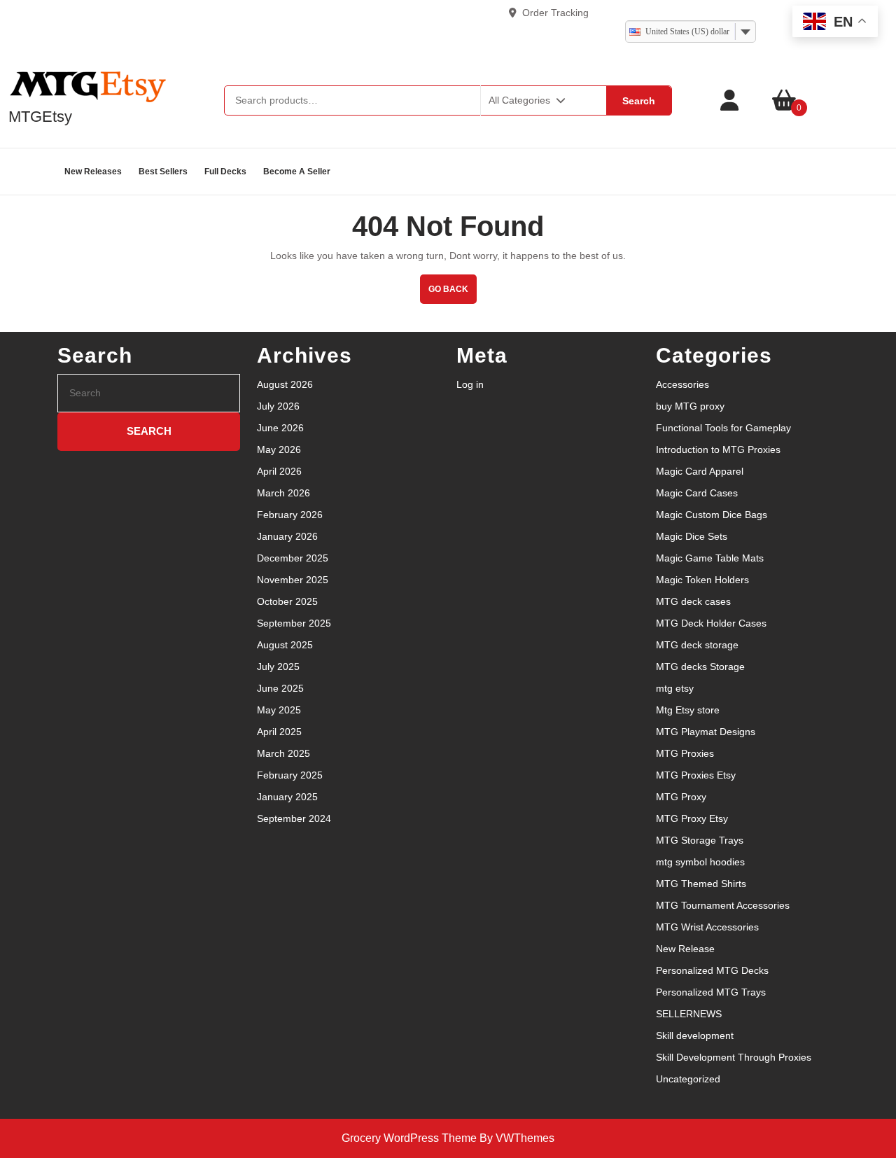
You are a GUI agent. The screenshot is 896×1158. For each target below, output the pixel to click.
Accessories (682, 384)
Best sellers (163, 171)
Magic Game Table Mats (710, 558)
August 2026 (285, 384)
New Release (685, 948)
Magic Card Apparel (699, 471)
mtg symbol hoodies (700, 861)
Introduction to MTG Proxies (718, 449)
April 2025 (279, 731)
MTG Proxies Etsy (696, 775)
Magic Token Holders (702, 579)
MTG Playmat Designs (705, 731)
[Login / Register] (729, 100)
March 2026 (283, 492)
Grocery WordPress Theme (409, 1138)
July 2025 (278, 666)
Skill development (695, 1035)
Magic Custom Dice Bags (711, 514)
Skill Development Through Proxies (733, 1057)
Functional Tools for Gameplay (723, 427)
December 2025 (292, 558)
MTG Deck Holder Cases (711, 623)
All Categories (519, 100)
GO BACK (452, 284)
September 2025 (294, 623)
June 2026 (280, 427)
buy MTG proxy (690, 406)
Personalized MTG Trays (711, 992)
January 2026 (287, 536)
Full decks (225, 171)
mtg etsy (675, 688)
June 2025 (280, 688)
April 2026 (279, 471)
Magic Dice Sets (691, 536)
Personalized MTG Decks (712, 970)
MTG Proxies (685, 753)
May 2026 (279, 449)
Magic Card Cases (697, 492)
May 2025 (279, 710)
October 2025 (287, 601)
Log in (470, 384)
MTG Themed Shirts (701, 883)
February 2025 (290, 775)
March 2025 (283, 753)
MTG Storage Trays (699, 840)
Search (638, 100)
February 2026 (290, 514)
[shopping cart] (784, 100)
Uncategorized (688, 1078)
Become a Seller (296, 171)
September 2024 (294, 818)
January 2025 (287, 796)
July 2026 (278, 406)
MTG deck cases (693, 601)
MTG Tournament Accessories (723, 905)
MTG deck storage (697, 644)
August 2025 (285, 644)
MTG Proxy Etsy (692, 818)
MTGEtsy (40, 116)
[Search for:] (148, 393)
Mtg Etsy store (688, 710)
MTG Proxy (681, 796)
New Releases (93, 171)
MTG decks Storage (700, 666)
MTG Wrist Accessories (707, 927)
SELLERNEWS (689, 1013)
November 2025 (292, 579)
